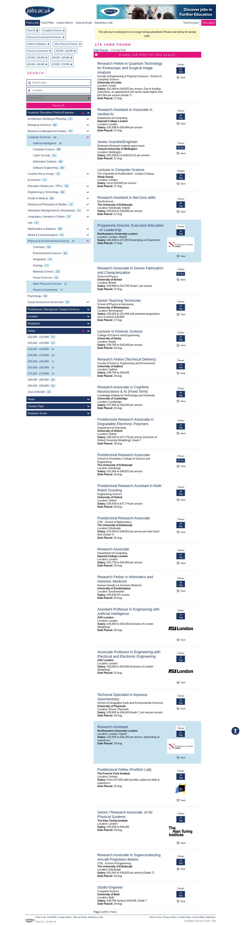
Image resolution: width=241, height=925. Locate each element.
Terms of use (155, 917)
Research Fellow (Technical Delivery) (126, 359)
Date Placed (101, 50)
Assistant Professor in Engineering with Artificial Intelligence (128, 611)
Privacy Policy (170, 917)
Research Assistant (112, 727)
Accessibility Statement (204, 917)
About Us (40, 921)
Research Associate (113, 549)
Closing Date (118, 50)
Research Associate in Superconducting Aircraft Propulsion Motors (129, 857)
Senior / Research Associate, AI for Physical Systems (125, 814)
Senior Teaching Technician (119, 300)
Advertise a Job (104, 22)
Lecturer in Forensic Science (119, 331)
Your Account (191, 22)
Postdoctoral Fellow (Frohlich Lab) (124, 769)
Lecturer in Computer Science (120, 170)
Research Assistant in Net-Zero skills (126, 197)
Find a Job (32, 22)
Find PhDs (47, 22)
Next (114, 912)
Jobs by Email (84, 22)
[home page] (40, 12)
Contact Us (51, 921)
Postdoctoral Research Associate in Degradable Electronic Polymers (125, 421)
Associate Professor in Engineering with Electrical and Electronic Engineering (128, 654)
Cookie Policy (184, 917)
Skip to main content (13, 2)
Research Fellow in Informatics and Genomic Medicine (125, 579)
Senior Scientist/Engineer (117, 142)
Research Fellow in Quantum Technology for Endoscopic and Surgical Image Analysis (129, 67)
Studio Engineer (110, 887)
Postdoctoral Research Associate (123, 455)
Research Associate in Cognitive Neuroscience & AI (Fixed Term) (123, 389)
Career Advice (64, 22)
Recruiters (209, 22)
